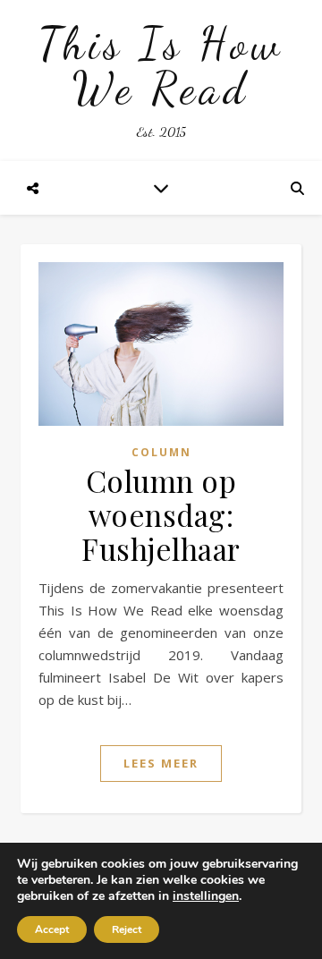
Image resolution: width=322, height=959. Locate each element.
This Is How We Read (161, 66)
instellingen (206, 896)
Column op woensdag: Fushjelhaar (161, 514)
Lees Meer (161, 763)
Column (161, 452)
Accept (52, 929)
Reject (126, 929)
